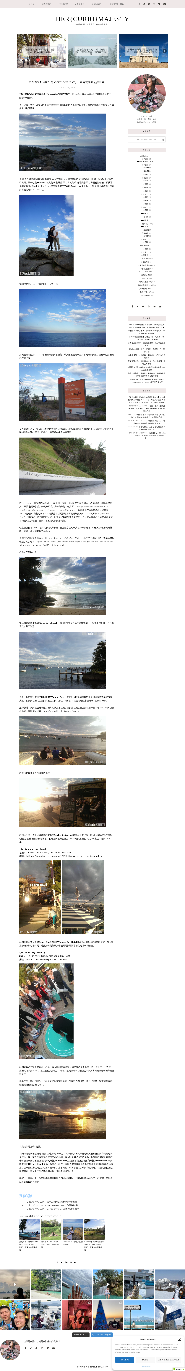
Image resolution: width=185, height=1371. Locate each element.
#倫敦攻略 (145, 258)
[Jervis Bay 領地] (145, 271)
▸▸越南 (145, 191)
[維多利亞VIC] (145, 292)
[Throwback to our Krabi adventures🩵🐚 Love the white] (15, 1284)
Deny (145, 1360)
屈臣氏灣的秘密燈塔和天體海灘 (62, 1201)
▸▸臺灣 (145, 184)
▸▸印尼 (145, 181)
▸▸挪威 (145, 200)
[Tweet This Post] (62, 1262)
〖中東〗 (145, 159)
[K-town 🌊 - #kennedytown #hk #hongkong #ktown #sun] (139, 1315)
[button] (179, 1339)
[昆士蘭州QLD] (145, 289)
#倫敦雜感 (145, 262)
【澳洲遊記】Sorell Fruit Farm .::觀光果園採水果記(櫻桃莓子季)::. (148, 435)
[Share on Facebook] (58, 1262)
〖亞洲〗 (145, 178)
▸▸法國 (145, 242)
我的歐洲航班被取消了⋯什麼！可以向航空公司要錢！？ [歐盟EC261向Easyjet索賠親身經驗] (146, 399)
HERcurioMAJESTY (137, 406)
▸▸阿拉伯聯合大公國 (145, 161)
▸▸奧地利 (145, 171)
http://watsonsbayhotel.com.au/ (46, 959)
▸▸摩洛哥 (144, 255)
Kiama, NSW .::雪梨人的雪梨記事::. (73, 1243)
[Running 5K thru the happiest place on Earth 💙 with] (15, 1315)
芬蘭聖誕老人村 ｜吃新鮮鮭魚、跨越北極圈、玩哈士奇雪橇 (40, 51)
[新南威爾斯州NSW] (145, 285)
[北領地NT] (145, 275)
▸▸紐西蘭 (145, 230)
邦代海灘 (49, 1160)
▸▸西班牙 (144, 220)
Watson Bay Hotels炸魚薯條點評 (62, 1205)
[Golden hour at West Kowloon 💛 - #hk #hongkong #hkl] (108, 1315)
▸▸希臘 (145, 210)
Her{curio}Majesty (92, 18)
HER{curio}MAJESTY (34, 1201)
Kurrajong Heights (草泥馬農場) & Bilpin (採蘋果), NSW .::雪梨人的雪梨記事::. (94, 1246)
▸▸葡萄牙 (145, 217)
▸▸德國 (145, 174)
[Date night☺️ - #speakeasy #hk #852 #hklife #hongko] (77, 1315)
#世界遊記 (144, 156)
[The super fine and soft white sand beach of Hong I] (46, 1284)
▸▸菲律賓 (145, 187)
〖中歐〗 (145, 165)
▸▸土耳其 (145, 236)
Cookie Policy (146, 1366)
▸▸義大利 (144, 213)
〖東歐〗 (145, 233)
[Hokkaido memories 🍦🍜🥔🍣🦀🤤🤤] (139, 1284)
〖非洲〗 (144, 252)
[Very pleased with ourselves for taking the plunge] (108, 1284)
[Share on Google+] (66, 1262)
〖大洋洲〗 (144, 224)
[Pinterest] (71, 1262)
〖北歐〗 (144, 194)
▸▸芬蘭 (145, 204)
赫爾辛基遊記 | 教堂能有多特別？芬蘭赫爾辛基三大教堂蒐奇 (91, 51)
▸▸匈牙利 (145, 168)
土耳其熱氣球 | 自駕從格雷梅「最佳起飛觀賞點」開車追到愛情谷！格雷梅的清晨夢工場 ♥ (142, 52)
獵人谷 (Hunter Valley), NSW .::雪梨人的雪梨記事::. (50, 1244)
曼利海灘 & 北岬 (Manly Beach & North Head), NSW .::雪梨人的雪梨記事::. (28, 1246)
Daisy (131, 415)
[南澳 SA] (145, 278)
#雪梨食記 (145, 296)
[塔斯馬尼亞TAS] (145, 282)
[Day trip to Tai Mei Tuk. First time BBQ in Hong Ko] (46, 1315)
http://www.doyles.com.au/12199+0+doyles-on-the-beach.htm (64, 856)
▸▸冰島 (145, 197)
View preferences (168, 1360)
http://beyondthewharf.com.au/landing (61, 711)
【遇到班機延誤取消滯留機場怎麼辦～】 (144, 397)
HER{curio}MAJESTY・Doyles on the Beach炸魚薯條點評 (52, 1208)
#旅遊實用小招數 (145, 265)
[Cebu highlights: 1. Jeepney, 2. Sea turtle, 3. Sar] (77, 1284)
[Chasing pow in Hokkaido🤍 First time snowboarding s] (170, 1284)
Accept (125, 1360)
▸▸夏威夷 (144, 226)
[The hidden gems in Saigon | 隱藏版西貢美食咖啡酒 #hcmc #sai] (170, 1315)
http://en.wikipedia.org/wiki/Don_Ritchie (62, 538)
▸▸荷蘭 (145, 249)
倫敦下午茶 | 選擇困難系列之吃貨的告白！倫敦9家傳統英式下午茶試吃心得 (147, 408)
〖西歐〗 (144, 239)
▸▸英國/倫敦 (145, 245)
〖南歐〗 (144, 207)
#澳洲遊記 (145, 269)
